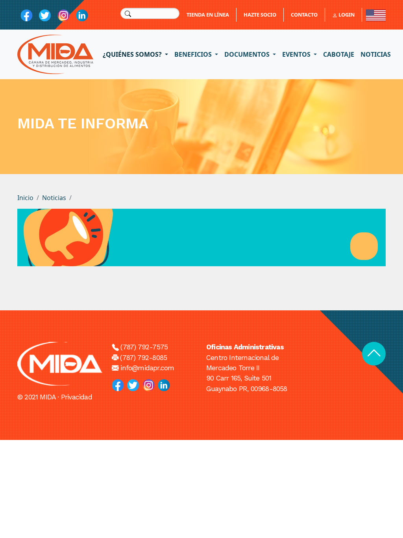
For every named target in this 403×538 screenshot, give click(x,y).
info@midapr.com (147, 368)
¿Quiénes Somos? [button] (133, 54)
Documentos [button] (247, 54)
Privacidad (76, 397)
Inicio (25, 197)
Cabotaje (338, 54)
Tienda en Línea (208, 14)
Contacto (304, 14)
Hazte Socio (260, 14)
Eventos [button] (297, 54)
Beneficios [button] (193, 54)
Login (346, 14)
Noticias (375, 54)
